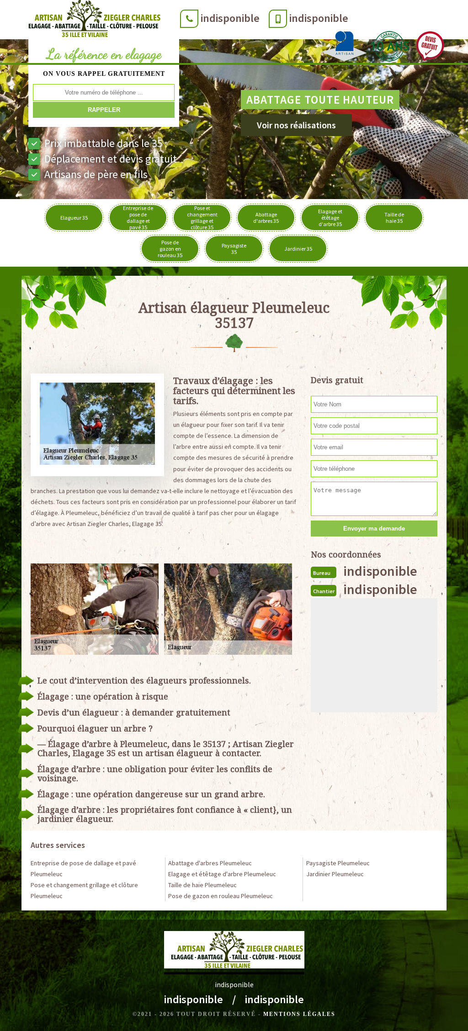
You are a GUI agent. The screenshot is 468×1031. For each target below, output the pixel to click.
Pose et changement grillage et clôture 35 (202, 217)
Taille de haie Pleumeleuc (202, 885)
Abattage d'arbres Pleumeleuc (210, 863)
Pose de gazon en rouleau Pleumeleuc (220, 896)
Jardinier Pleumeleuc (335, 874)
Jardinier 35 (298, 248)
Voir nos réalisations (296, 125)
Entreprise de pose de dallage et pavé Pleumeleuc (83, 868)
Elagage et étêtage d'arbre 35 (330, 217)
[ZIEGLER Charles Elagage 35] (91, 20)
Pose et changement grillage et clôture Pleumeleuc (84, 890)
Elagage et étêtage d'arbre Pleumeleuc (222, 874)
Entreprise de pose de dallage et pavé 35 (138, 217)
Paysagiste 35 (234, 248)
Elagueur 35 (74, 217)
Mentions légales (299, 1014)
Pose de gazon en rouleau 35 (170, 248)
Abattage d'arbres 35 (266, 217)
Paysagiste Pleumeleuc (338, 863)
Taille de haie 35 (394, 217)
